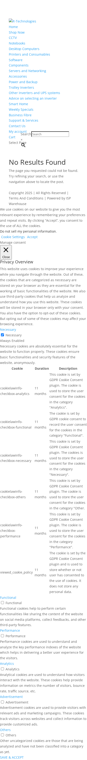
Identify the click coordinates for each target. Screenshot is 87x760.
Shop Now (17, 32)
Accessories (18, 76)
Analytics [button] (7, 663)
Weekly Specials (21, 109)
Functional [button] (8, 597)
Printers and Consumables (29, 54)
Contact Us (17, 126)
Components (19, 65)
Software (16, 60)
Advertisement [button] (11, 696)
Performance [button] (10, 630)
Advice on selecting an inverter (33, 98)
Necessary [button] (8, 329)
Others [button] (5, 730)
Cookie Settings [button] (13, 237)
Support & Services (23, 120)
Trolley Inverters (21, 87)
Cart (12, 137)
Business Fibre (20, 115)
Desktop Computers (24, 49)
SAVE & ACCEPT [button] (12, 757)
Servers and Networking (27, 71)
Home (13, 27)
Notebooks (17, 43)
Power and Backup (23, 82)
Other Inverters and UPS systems (34, 93)
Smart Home (18, 104)
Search (26, 134)
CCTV (13, 37)
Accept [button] (32, 237)
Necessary (14, 335)
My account (18, 131)
